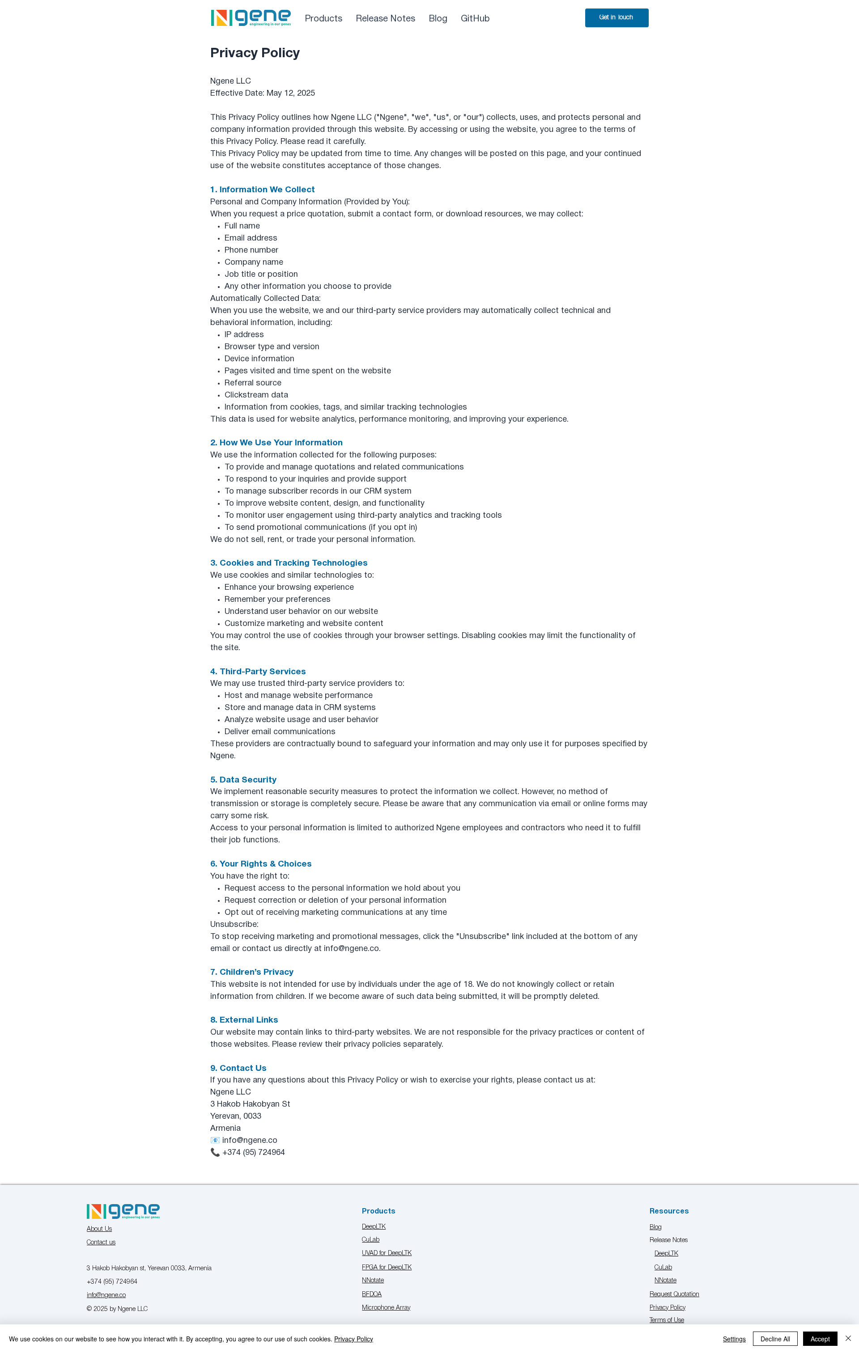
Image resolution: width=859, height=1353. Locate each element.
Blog (656, 1227)
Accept (820, 1338)
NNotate (373, 1281)
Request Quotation (674, 1295)
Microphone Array (386, 1308)
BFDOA (372, 1295)
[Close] (848, 1339)
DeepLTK (374, 1227)
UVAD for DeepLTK (387, 1253)
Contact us (101, 1243)
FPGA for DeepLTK (387, 1268)
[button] (385, 19)
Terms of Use (667, 1320)
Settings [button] (734, 1338)
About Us (99, 1229)
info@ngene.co (106, 1295)
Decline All (775, 1338)
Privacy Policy (667, 1308)
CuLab (370, 1240)
